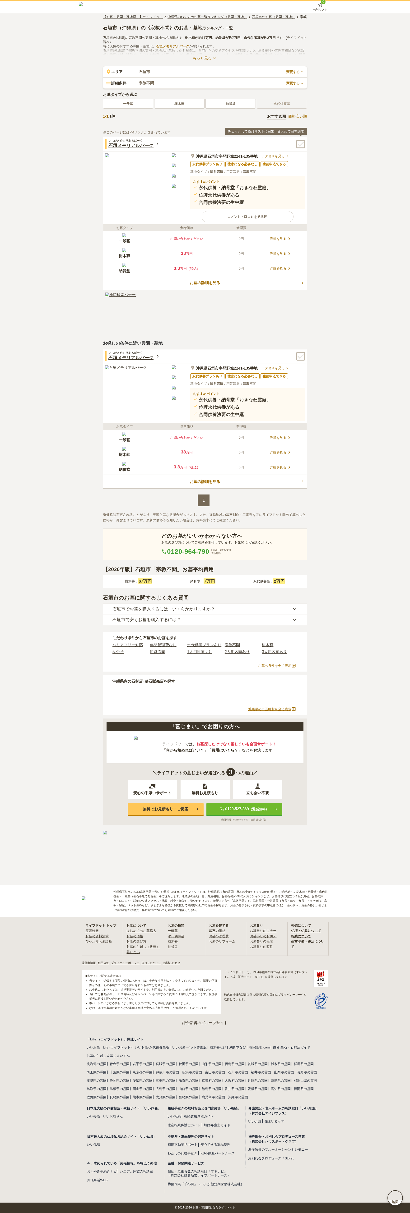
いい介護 (254, 1121)
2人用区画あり (237, 652)
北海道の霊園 (97, 1064)
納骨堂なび (237, 1047)
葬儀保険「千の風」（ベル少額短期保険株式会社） (206, 1184)
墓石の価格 (217, 931)
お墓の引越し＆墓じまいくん (108, 1055)
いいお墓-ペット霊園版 (189, 1047)
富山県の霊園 (215, 1072)
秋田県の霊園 (189, 1064)
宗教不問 (232, 645)
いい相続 (174, 1116)
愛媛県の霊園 (258, 1088)
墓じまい (133, 952)
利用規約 (103, 963)
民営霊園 (157, 652)
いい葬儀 (93, 1116)
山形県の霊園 (212, 1064)
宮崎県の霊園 (189, 1097)
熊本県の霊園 (143, 1097)
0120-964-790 (188, 551)
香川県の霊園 (235, 1088)
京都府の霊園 (212, 1080)
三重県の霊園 (166, 1080)
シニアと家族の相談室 (136, 1171)
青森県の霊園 (120, 1064)
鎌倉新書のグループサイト (205, 1023)
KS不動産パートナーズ (217, 1153)
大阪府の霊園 (235, 1080)
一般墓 (128, 103)
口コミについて (151, 963)
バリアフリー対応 (127, 645)
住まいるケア (274, 1121)
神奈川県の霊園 (167, 1072)
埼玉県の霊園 (97, 1072)
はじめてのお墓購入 (141, 931)
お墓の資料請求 (97, 936)
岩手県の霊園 (143, 1064)
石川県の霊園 (238, 1072)
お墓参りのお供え (263, 936)
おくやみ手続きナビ (102, 1171)
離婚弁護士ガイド (217, 1125)
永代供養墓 (176, 936)
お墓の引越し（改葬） (143, 946)
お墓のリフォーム (222, 941)
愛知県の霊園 (143, 1080)
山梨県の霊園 (284, 1072)
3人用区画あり (274, 652)
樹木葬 (179, 103)
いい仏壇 (93, 1144)
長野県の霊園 (307, 1072)
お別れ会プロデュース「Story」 (272, 1158)
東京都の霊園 (143, 1072)
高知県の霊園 (281, 1088)
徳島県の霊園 (212, 1088)
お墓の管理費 (219, 936)
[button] (247, 216)
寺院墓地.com (259, 1047)
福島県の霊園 (235, 1064)
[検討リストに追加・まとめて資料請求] (300, 144)
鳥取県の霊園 (97, 1088)
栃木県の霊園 (281, 1064)
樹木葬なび (218, 1047)
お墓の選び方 (136, 941)
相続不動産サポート (182, 1144)
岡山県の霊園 (143, 1088)
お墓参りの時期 (261, 946)
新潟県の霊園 (192, 1072)
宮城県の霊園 (166, 1064)
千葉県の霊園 (120, 1072)
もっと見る (202, 58)
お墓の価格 (134, 936)
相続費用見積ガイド (199, 1116)
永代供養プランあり (204, 645)
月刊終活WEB (97, 1180)
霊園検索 (92, 931)
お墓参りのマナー (263, 931)
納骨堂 (231, 103)
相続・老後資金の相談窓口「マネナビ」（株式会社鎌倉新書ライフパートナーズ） (199, 1173)
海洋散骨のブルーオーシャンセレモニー (278, 1149)
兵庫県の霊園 (258, 1080)
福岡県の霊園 (304, 1088)
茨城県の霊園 (258, 1064)
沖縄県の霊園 (238, 1097)
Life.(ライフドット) (117, 1047)
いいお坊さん (113, 1116)
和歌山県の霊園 (305, 1080)
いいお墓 (93, 1047)
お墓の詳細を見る (205, 283)
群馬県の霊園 (304, 1064)
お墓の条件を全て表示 (274, 666)
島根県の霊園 (120, 1088)
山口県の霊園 (189, 1088)
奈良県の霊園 (281, 1080)
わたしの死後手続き (182, 1153)
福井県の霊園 (261, 1072)
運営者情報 (89, 963)
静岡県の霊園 (120, 1080)
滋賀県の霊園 (189, 1080)
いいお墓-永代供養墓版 (152, 1047)
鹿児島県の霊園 (213, 1097)
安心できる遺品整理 (215, 1144)
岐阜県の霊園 (97, 1080)
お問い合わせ (171, 963)
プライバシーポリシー (125, 963)
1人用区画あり (199, 652)
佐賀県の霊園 (97, 1097)
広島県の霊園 (166, 1088)
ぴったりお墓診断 (98, 941)
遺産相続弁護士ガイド (184, 1125)
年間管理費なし (163, 645)
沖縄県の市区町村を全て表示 (269, 709)
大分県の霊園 (166, 1097)
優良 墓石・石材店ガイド (291, 1047)
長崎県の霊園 (120, 1097)
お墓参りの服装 (261, 941)
